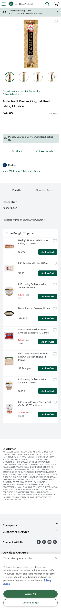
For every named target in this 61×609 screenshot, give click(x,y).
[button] (47, 4)
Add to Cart (48, 251)
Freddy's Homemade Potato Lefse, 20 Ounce (33, 242)
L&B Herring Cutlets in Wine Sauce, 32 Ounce (32, 381)
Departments (10, 91)
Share (19, 150)
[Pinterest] (55, 543)
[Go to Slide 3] (38, 77)
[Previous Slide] (7, 77)
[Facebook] (39, 543)
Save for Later (46, 150)
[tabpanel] (30, 310)
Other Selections (12, 94)
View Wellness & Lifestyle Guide (22, 171)
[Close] (56, 558)
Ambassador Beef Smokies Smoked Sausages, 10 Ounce (33, 331)
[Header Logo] (20, 4)
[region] (30, 581)
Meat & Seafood (29, 91)
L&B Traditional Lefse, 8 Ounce (34, 263)
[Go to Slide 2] (23, 77)
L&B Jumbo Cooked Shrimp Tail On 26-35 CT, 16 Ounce (34, 404)
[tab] (16, 190)
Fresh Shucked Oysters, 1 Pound (34, 308)
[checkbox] (56, 22)
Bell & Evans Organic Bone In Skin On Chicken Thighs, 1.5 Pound (33, 356)
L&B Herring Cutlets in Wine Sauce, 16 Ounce (32, 286)
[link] (45, 151)
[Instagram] (49, 543)
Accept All (30, 594)
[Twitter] (44, 543)
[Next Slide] (54, 77)
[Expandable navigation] (3, 4)
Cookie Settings (31, 602)
